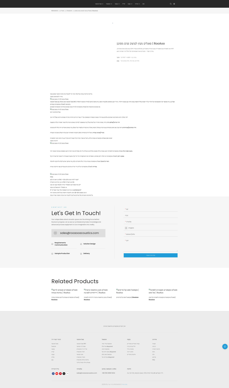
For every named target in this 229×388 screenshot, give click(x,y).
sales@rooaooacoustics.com (79, 233)
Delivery (86, 253)
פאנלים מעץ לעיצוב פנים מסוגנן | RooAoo (86, 11)
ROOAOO (54, 11)
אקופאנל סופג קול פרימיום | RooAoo (127, 297)
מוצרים (62, 11)
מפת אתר (124, 384)
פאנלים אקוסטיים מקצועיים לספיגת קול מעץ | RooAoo (162, 298)
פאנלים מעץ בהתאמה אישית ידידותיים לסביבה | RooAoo (98, 298)
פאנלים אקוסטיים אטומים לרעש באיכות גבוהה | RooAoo (65, 298)
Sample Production (62, 253)
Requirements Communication (61, 244)
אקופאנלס (69, 11)
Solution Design (89, 244)
